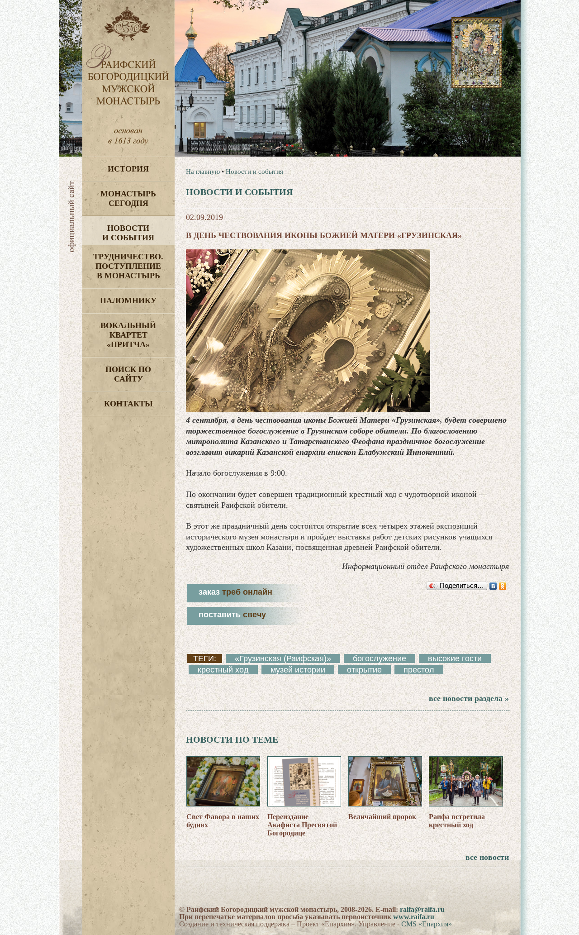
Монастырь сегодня (128, 198)
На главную (203, 171)
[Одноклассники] (503, 586)
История (128, 168)
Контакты (128, 403)
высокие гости (455, 658)
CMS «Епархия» (426, 924)
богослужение (379, 658)
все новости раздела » (469, 698)
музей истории (298, 669)
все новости (487, 857)
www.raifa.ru (413, 917)
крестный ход (223, 669)
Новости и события (128, 233)
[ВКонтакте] (493, 586)
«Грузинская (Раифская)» (283, 658)
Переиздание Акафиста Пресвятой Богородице (302, 825)
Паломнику (128, 300)
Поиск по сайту (128, 374)
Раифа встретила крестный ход (457, 821)
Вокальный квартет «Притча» (128, 335)
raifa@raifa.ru (422, 909)
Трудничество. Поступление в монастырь (128, 266)
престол (418, 669)
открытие (364, 669)
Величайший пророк (382, 817)
